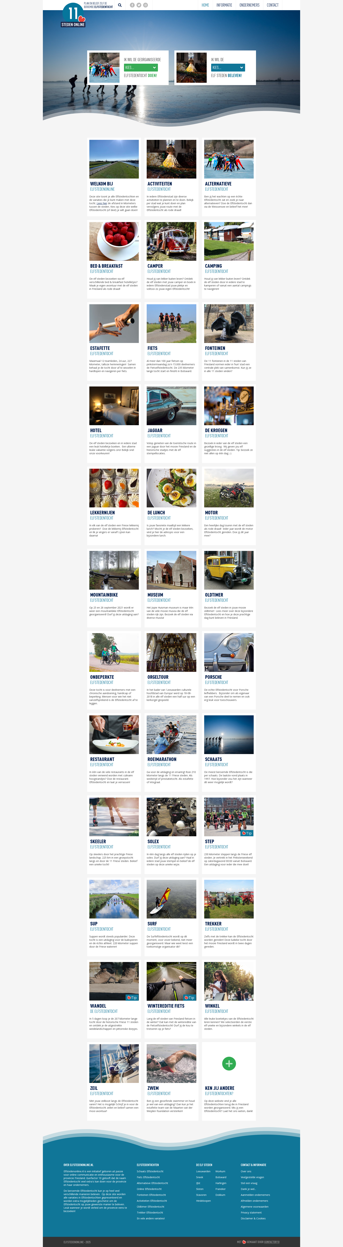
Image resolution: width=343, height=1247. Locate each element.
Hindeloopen (203, 1200)
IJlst (198, 1183)
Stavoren (201, 1195)
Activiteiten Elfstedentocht (152, 1200)
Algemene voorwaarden (255, 1206)
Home (205, 5)
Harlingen (220, 1183)
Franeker (220, 1189)
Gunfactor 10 (93, 1178)
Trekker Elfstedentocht (150, 1212)
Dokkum (220, 1195)
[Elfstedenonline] (73, 26)
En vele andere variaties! (151, 1218)
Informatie (224, 5)
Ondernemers (250, 5)
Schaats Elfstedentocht (150, 1171)
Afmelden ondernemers (254, 1200)
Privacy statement (251, 1212)
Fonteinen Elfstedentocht (151, 1195)
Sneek (199, 1177)
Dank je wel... (248, 1189)
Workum (220, 1171)
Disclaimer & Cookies (253, 1218)
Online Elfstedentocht (149, 1189)
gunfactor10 (271, 1242)
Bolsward (220, 1177)
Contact (273, 5)
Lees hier (102, 203)
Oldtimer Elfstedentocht (150, 1206)
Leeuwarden (203, 1171)
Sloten (199, 1189)
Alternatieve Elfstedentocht (152, 1183)
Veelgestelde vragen (252, 1177)
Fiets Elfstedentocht (148, 1177)
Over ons (246, 1171)
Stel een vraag (249, 1183)
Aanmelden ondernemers (255, 1195)
